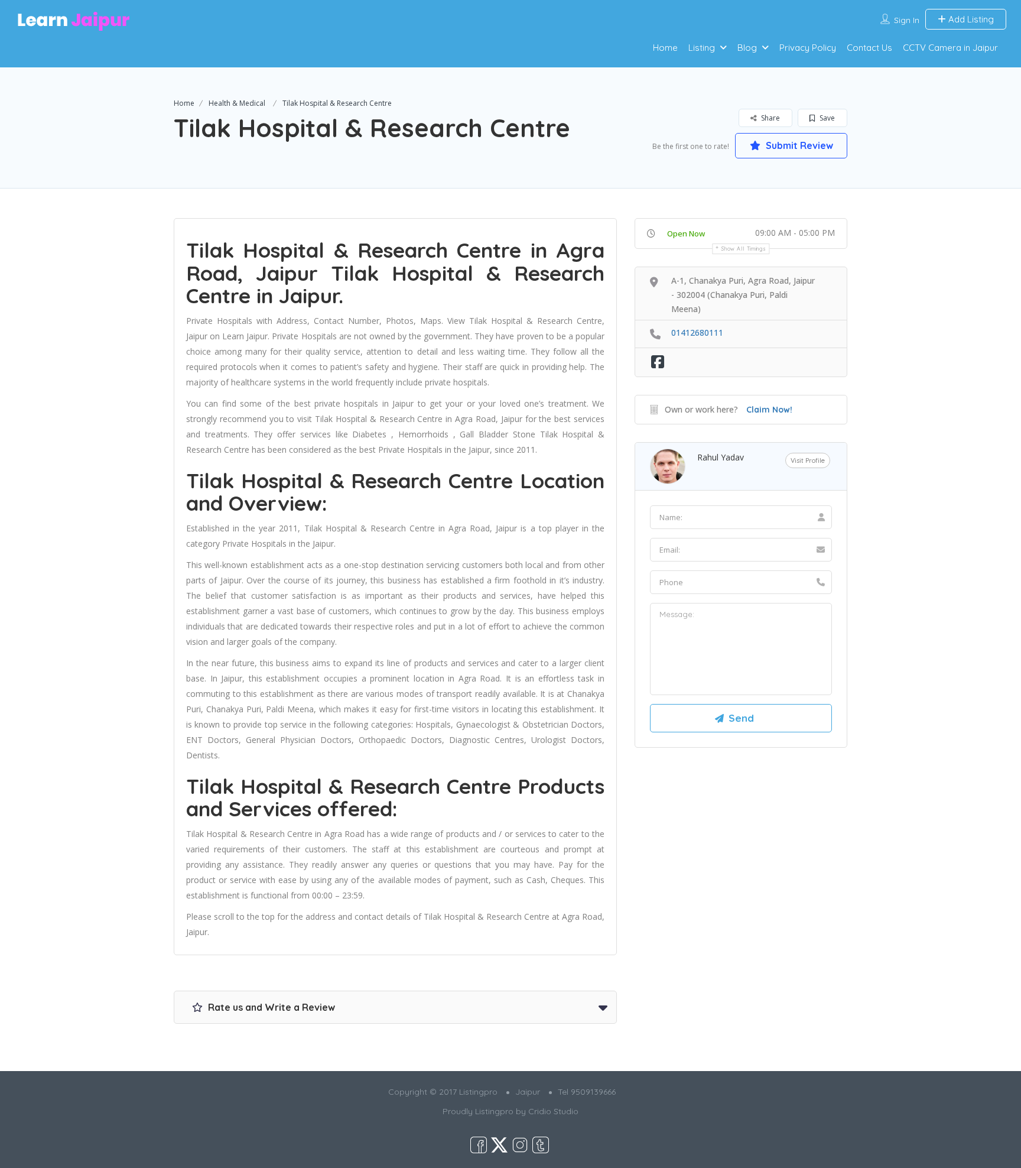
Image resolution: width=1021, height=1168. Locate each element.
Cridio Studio (553, 1111)
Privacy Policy (807, 47)
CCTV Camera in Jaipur (950, 47)
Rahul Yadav (720, 457)
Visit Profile (808, 460)
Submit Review (798, 145)
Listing (701, 47)
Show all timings (743, 248)
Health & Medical (237, 103)
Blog (747, 47)
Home (665, 47)
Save (826, 118)
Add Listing (970, 19)
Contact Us (869, 47)
